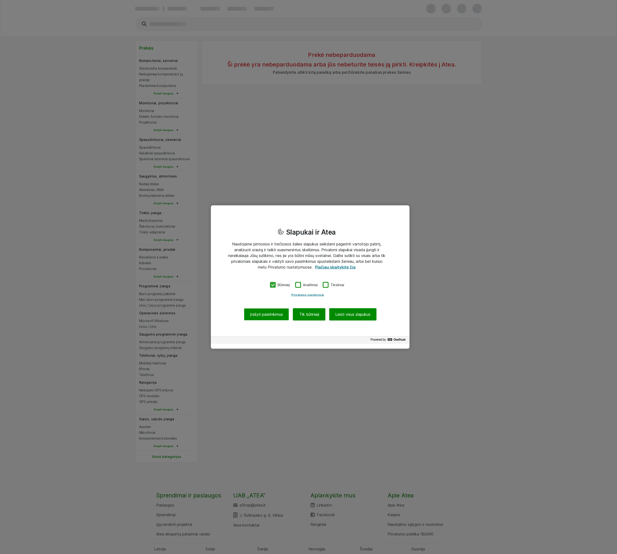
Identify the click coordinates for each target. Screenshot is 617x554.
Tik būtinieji (309, 314)
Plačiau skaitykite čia (335, 267)
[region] (310, 277)
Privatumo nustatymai (307, 294)
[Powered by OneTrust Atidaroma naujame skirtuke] (388, 341)
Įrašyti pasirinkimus (266, 314)
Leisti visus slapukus (352, 314)
